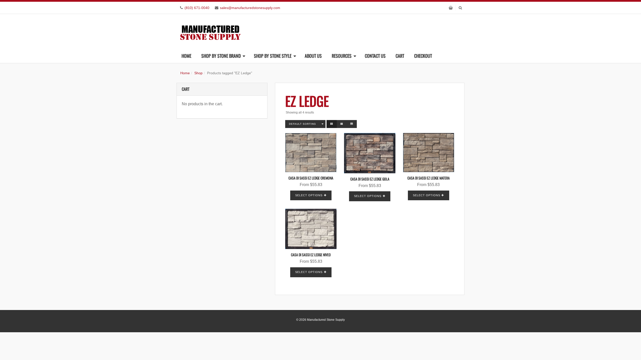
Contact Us (375, 55)
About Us (313, 55)
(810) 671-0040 (197, 8)
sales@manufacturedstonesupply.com (250, 8)
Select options (309, 195)
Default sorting (302, 123)
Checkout (423, 55)
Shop (198, 73)
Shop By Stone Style (272, 55)
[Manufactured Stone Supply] (210, 31)
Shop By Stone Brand (221, 55)
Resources (342, 55)
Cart (400, 55)
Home (186, 55)
